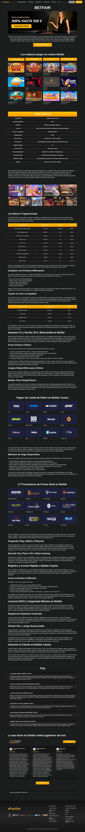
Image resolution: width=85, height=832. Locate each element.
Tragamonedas (67, 59)
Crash (50, 59)
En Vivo (33, 59)
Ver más (42, 782)
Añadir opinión (69, 741)
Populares (15, 59)
